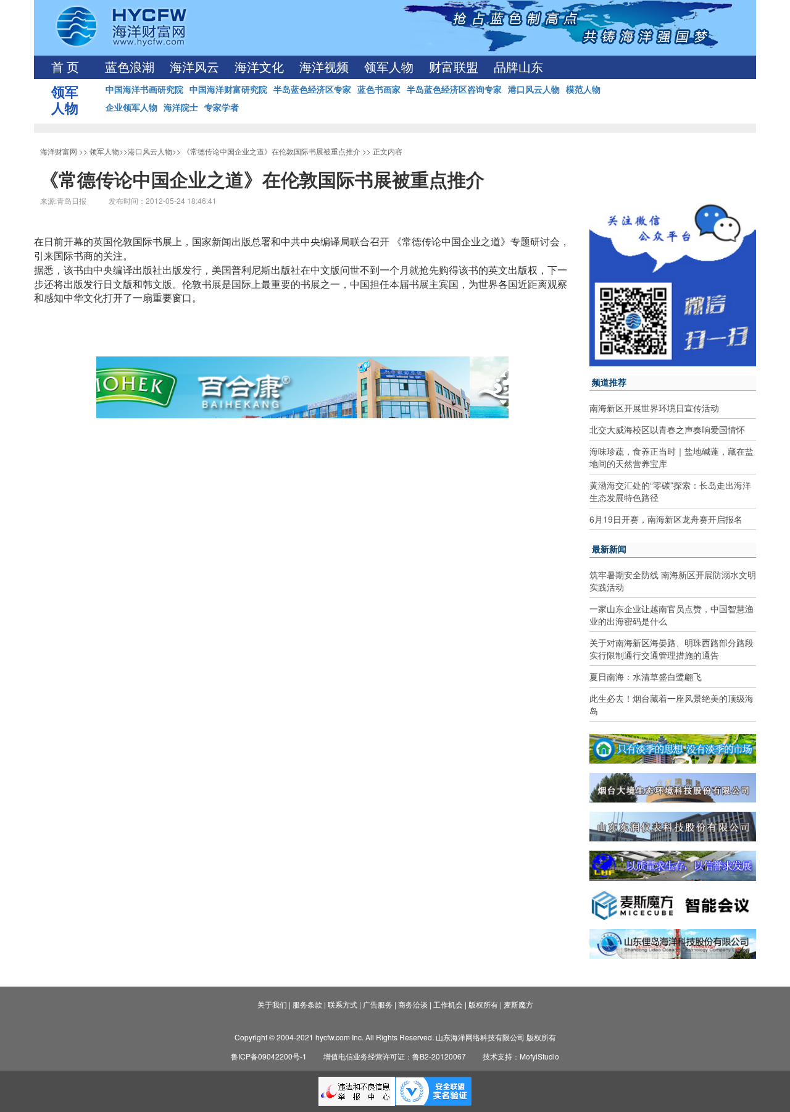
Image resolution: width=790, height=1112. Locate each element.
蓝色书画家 (379, 89)
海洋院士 (181, 107)
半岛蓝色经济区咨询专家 (454, 89)
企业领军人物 (131, 107)
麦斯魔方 (518, 1004)
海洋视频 (324, 67)
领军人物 (389, 67)
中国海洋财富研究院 (228, 89)
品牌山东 (518, 67)
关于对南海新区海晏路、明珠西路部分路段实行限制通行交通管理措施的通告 (671, 648)
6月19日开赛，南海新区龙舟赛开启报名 (665, 519)
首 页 (65, 67)
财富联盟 (453, 67)
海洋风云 (194, 67)
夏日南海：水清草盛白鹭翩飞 (645, 676)
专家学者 (221, 107)
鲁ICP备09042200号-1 (269, 1056)
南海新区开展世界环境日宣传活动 (654, 408)
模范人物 (583, 89)
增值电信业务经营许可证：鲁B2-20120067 (394, 1056)
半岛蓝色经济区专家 (312, 89)
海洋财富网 (58, 151)
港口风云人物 (534, 89)
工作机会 (448, 1004)
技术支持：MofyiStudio (521, 1056)
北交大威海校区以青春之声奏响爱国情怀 (667, 429)
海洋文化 (259, 67)
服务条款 (307, 1004)
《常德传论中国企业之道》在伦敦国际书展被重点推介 (271, 151)
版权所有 (483, 1004)
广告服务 (378, 1004)
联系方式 (342, 1004)
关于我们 (272, 1004)
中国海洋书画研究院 (144, 89)
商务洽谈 (413, 1004)
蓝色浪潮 (129, 67)
